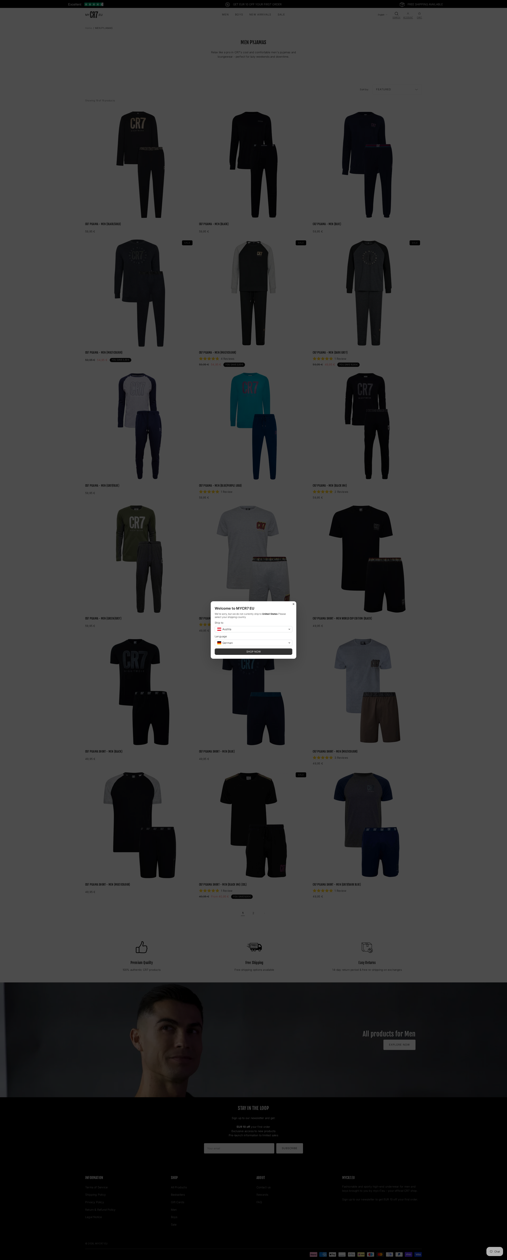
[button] (253, 629)
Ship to (219, 622)
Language (221, 636)
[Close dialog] (293, 604)
